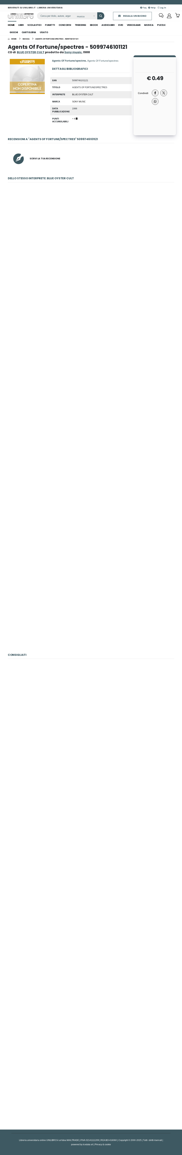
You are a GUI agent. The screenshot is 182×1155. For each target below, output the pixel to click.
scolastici (34, 25)
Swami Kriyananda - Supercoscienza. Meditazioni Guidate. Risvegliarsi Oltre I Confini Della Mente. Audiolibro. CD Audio (91, 704)
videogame (134, 25)
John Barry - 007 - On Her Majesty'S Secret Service (91, 934)
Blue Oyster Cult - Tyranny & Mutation (91, 534)
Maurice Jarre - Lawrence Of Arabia (91, 1087)
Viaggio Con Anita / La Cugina (91, 781)
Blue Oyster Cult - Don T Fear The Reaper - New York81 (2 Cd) (91, 228)
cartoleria (29, 32)
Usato (44, 32)
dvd (120, 25)
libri (21, 25)
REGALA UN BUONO (134, 16)
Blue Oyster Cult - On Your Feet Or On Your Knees (91, 304)
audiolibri (107, 25)
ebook (94, 25)
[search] (100, 15)
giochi (14, 32)
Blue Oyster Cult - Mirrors (91, 458)
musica (148, 25)
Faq (144, 7)
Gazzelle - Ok (91, 857)
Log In (162, 7)
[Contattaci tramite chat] (161, 15)
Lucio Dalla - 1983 (91, 1011)
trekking (80, 25)
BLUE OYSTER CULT (30, 52)
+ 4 (74, 118)
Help (153, 7)
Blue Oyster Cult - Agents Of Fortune (91, 611)
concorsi (65, 25)
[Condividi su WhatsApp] (155, 101)
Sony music (79, 101)
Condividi (143, 93)
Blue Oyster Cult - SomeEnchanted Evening (91, 381)
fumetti (50, 25)
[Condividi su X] (163, 93)
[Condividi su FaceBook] (155, 93)
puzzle (161, 25)
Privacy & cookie (103, 1144)
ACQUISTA (92, 253)
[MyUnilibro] (169, 15)
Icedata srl (88, 1144)
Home (11, 25)
